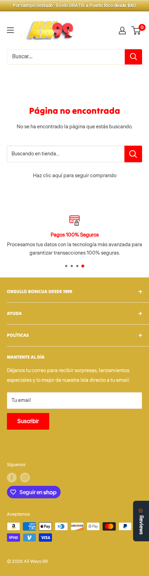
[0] (136, 30)
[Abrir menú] (10, 30)
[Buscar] (133, 57)
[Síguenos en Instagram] (25, 477)
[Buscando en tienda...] (133, 154)
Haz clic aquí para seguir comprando (74, 175)
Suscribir (28, 421)
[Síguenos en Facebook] (12, 477)
